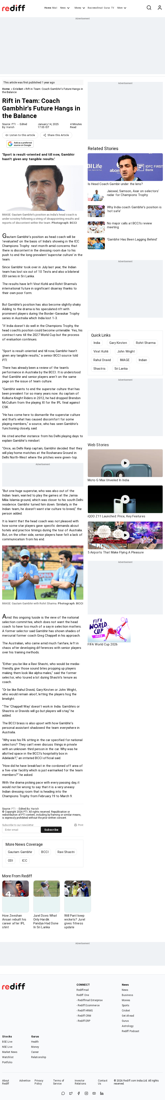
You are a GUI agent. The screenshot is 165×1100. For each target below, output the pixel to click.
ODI (10, 861)
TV (112, 7)
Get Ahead (128, 1015)
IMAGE (125, 360)
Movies (126, 1000)
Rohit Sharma (146, 343)
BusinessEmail (95, 7)
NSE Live (7, 1046)
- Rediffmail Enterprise (89, 1000)
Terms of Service (58, 1082)
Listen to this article (22, 135)
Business (127, 995)
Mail (54, 7)
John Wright (126, 351)
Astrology (127, 1026)
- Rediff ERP (83, 1020)
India (96, 343)
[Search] (149, 8)
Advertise (25, 1080)
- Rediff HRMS (84, 1010)
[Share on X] (71, 1094)
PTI (14, 124)
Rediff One (82, 995)
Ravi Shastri (66, 852)
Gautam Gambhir (20, 852)
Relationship (38, 1057)
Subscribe (51, 829)
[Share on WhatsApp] (63, 1094)
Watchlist (8, 1057)
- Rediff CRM (83, 1015)
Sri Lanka (121, 369)
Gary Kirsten (118, 343)
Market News (9, 1052)
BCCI (44, 852)
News (63, 7)
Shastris (99, 369)
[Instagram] (86, 1094)
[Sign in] (159, 8)
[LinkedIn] (102, 1094)
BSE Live (7, 1041)
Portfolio (7, 1062)
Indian (143, 360)
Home (47, 7)
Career (35, 1052)
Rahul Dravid (102, 360)
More (119, 7)
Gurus (107, 7)
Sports (126, 1005)
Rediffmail (82, 989)
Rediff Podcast (130, 1031)
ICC (24, 861)
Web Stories (98, 445)
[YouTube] (94, 1094)
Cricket (18, 88)
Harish (10, 127)
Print (80, 825)
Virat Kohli (100, 351)
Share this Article (58, 135)
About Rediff (5, 1082)
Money (78, 7)
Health (35, 1041)
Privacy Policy (39, 1082)
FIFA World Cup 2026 (103, 644)
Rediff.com (129, 1080)
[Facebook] (78, 1094)
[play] (125, 463)
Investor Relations (80, 1082)
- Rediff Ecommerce (87, 1005)
